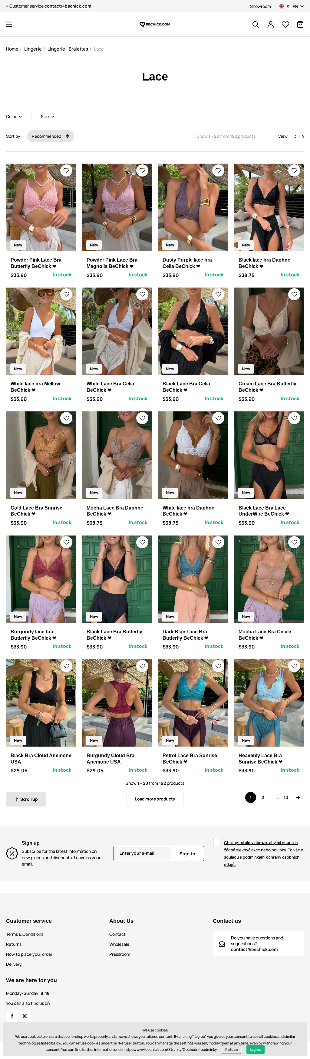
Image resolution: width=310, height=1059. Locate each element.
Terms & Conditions (24, 934)
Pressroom (119, 954)
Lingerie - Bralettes (68, 49)
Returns (13, 944)
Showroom (260, 6)
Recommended (47, 136)
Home (12, 49)
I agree (255, 1049)
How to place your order (29, 954)
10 (286, 797)
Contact (117, 934)
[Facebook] (12, 1016)
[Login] (270, 24)
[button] (9, 24)
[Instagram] (25, 1016)
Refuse (231, 1049)
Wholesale (119, 944)
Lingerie (33, 49)
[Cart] (300, 24)
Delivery (14, 964)
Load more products (155, 799)
